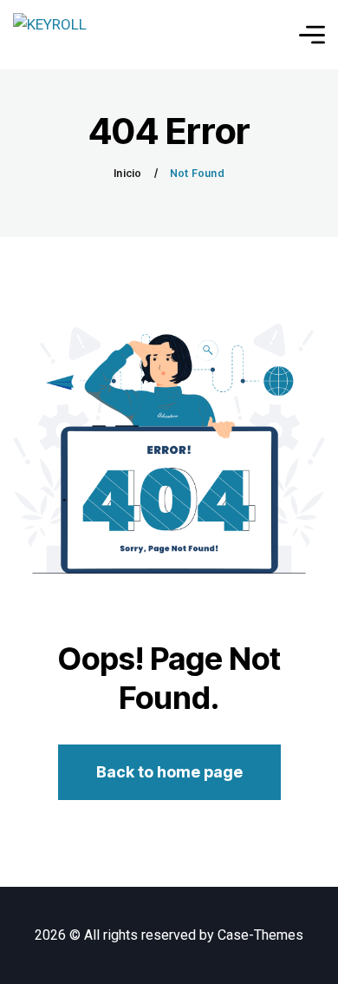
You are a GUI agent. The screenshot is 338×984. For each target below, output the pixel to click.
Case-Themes (260, 935)
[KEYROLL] (50, 34)
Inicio (127, 173)
